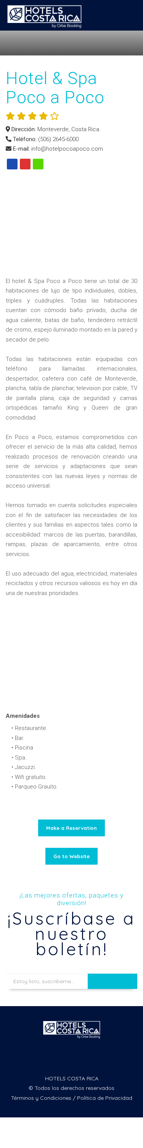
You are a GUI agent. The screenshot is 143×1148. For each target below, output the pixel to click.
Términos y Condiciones (41, 1097)
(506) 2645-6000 (58, 139)
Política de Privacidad (104, 1097)
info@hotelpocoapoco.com (67, 148)
